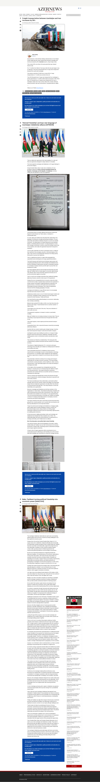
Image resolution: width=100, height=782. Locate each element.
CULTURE (30, 15)
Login (80, 8)
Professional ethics (29, 774)
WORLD (24, 14)
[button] (20, 18)
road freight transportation (35, 93)
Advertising (46, 774)
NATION (20, 14)
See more (74, 766)
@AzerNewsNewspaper (30, 113)
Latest (74, 607)
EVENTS (20, 15)
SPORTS (34, 15)
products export (26, 93)
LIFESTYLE (59, 14)
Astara (57, 91)
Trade (40, 91)
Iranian (43, 91)
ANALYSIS (54, 14)
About (21, 774)
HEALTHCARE (25, 15)
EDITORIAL (50, 14)
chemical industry (29, 91)
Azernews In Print (55, 774)
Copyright (74, 774)
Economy (35, 91)
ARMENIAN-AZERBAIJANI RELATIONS (41, 14)
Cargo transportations (50, 91)
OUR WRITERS (38, 15)
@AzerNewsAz (40, 87)
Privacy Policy (66, 774)
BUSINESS (28, 14)
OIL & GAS (32, 14)
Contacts (39, 774)
